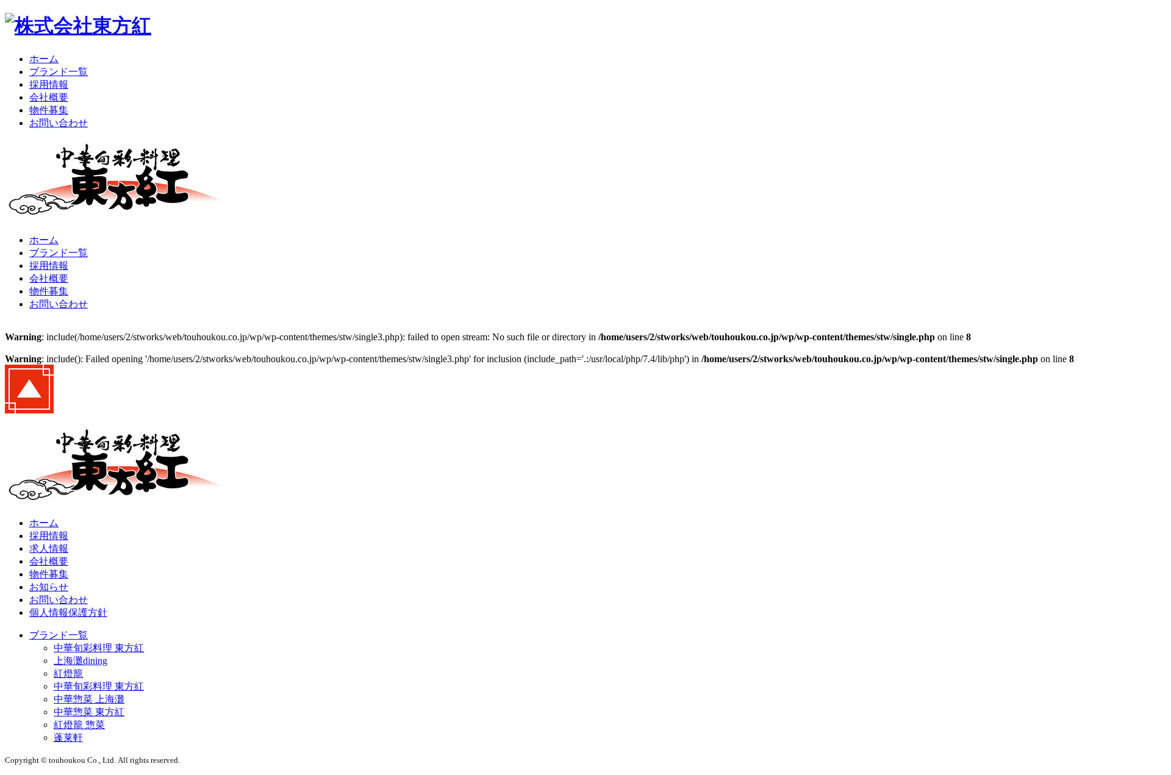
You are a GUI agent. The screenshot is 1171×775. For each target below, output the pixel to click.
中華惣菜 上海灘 (89, 699)
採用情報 (48, 84)
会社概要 (48, 97)
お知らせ (48, 587)
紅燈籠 (68, 673)
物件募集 (48, 110)
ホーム (44, 59)
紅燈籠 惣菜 (79, 725)
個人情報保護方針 (68, 612)
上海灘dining (80, 660)
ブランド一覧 (58, 71)
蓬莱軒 (68, 737)
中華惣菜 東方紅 (89, 712)
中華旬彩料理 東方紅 (99, 648)
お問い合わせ (58, 123)
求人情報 (48, 548)
